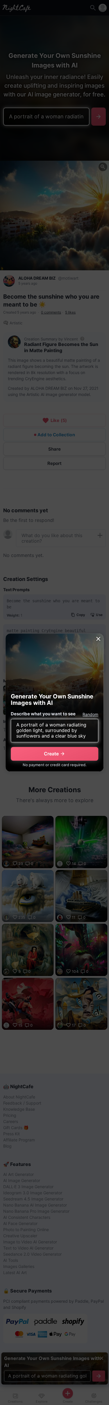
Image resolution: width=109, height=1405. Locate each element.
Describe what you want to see (43, 714)
